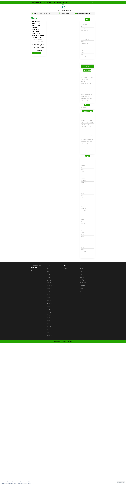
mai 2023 (82, 169)
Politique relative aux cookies (27, 483)
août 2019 (82, 232)
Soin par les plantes (84, 50)
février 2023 (49, 280)
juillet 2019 (83, 234)
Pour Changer (52, 2)
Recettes (81, 272)
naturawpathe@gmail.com (85, 13)
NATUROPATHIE (45, 2)
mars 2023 (49, 279)
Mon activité (59, 2)
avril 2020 (82, 219)
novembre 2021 (49, 289)
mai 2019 (82, 236)
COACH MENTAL (38, 2)
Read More (37, 53)
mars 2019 (82, 238)
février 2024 (83, 163)
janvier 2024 (83, 165)
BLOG (33, 2)
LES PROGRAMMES (84, 39)
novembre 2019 (49, 317)
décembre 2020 (83, 208)
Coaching (81, 279)
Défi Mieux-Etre (82, 280)
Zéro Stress (83, 56)
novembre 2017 (83, 253)
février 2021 (83, 204)
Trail (81, 54)
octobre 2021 (83, 191)
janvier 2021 (83, 206)
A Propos (65, 2)
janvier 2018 (83, 249)
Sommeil (82, 52)
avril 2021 (82, 199)
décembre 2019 (83, 225)
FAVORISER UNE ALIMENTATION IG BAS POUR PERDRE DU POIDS (86, 126)
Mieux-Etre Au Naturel (63, 10)
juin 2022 (82, 184)
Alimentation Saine (84, 24)
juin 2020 (82, 217)
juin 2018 (82, 245)
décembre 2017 (83, 251)
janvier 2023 (83, 178)
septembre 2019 (49, 318)
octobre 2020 (83, 212)
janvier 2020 (83, 223)
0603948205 (68, 13)
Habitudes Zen (83, 107)
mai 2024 (82, 158)
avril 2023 (82, 171)
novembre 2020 (83, 210)
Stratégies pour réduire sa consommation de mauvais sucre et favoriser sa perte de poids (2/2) (87, 98)
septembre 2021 (83, 193)
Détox (82, 37)
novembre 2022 (83, 182)
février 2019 (49, 326)
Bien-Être (82, 26)
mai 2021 (82, 197)
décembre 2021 (83, 186)
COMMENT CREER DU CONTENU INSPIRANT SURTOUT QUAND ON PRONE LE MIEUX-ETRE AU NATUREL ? (38, 29)
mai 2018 (82, 247)
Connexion (65, 268)
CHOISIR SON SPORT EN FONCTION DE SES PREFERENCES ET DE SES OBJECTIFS (87, 79)
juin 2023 (82, 167)
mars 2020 (82, 221)
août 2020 (48, 308)
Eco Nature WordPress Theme (59, 341)
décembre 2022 (83, 180)
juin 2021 (82, 195)
